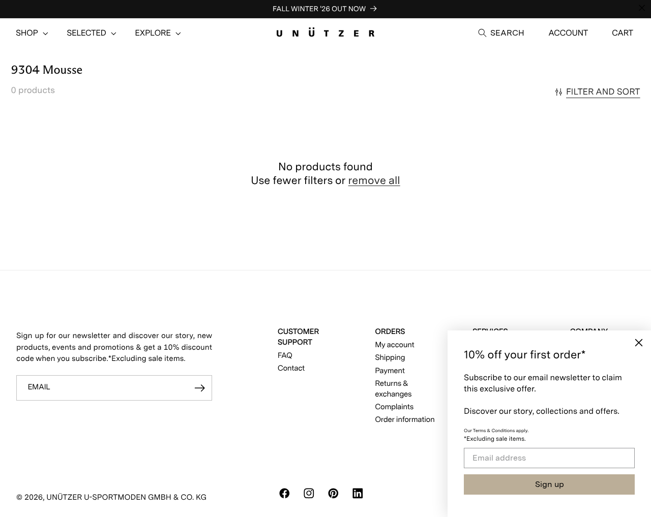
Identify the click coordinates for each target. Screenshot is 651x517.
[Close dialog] (639, 342)
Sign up (549, 484)
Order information (404, 419)
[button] (27, 33)
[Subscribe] (200, 388)
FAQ (285, 355)
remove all (374, 180)
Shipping (390, 357)
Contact (291, 368)
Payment (389, 370)
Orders (390, 331)
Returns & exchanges (393, 389)
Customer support (298, 337)
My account (394, 344)
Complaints (394, 406)
